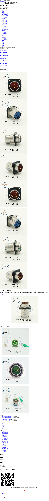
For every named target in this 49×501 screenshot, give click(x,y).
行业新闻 (3, 41)
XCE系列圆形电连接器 (4, 17)
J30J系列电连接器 (4, 444)
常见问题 (3, 42)
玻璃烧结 (3, 35)
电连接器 (3, 36)
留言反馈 (3, 46)
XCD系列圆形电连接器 (3, 63)
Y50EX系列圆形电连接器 (5, 14)
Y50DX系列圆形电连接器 (5, 15)
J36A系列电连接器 (4, 26)
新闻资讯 (3, 40)
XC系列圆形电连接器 (4, 38)
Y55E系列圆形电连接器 (5, 441)
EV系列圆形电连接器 (4, 33)
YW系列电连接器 (4, 30)
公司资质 (3, 427)
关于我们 (1, 1)
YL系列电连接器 (4, 450)
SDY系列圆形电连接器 (4, 34)
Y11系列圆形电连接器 (4, 20)
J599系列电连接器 (4, 16)
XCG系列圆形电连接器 (3, 65)
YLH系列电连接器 (4, 32)
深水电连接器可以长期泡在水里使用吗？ (7, 420)
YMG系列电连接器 (4, 447)
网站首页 (1, 70)
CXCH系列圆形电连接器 (5, 23)
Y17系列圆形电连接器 (4, 21)
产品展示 (3, 12)
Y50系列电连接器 (3, 50)
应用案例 (3, 44)
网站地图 (6, 1)
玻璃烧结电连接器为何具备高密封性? (6, 419)
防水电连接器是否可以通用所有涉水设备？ (7, 416)
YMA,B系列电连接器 (4, 27)
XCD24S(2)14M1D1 (11, 326)
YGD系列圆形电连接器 (5, 29)
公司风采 (3, 43)
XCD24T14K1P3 (5, 326)
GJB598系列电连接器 (4, 24)
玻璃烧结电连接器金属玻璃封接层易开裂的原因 (8, 417)
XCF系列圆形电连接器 (4, 18)
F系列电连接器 (3, 37)
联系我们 (4, 1)
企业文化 (3, 11)
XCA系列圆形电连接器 (5, 39)
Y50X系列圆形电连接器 (5, 13)
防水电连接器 (3, 434)
